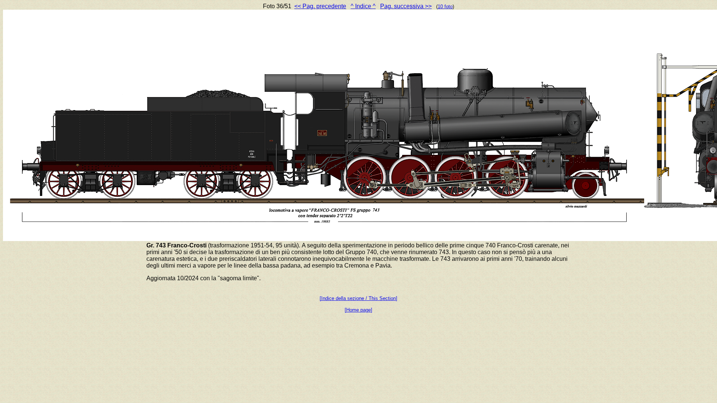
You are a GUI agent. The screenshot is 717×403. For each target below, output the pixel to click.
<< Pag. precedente (320, 6)
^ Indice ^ (363, 6)
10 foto (445, 6)
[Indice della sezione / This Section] (358, 298)
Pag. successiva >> (406, 6)
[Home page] (358, 310)
